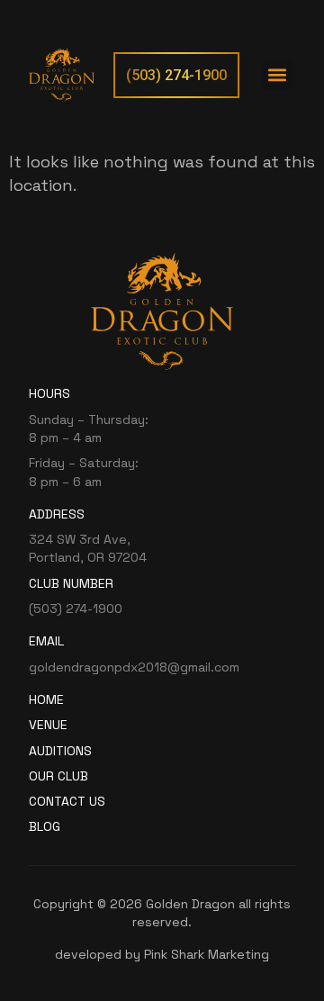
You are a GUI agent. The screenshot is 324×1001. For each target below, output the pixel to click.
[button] (277, 75)
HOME (46, 699)
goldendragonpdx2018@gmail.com (134, 667)
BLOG (44, 826)
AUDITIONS (60, 751)
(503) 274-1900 (75, 608)
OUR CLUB (58, 776)
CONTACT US (67, 801)
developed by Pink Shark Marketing (162, 954)
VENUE (48, 725)
